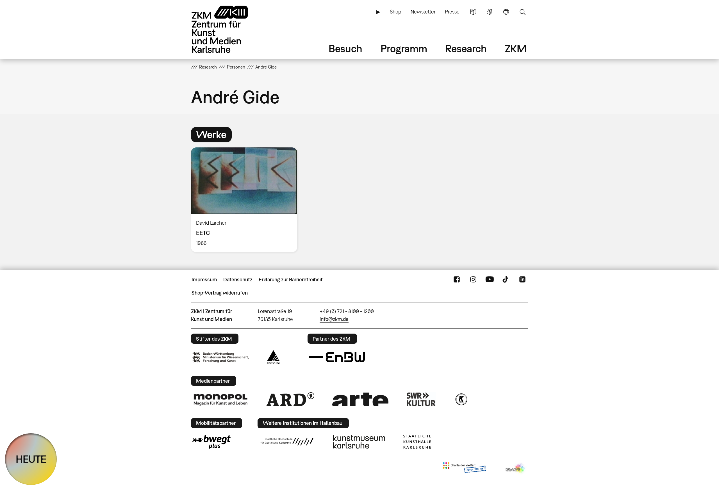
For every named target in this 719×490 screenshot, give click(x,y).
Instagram (473, 279)
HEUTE (31, 459)
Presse (452, 12)
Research (466, 48)
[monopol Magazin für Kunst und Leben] (220, 399)
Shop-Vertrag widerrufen (220, 293)
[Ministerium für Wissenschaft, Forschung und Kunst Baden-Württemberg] (220, 357)
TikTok (506, 279)
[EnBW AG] (337, 357)
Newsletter (423, 12)
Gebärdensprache (489, 12)
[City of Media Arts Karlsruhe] (515, 469)
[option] (246, 199)
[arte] (360, 399)
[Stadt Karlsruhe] (273, 357)
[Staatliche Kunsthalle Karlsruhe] (417, 442)
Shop (395, 12)
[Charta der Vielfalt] (464, 469)
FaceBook (456, 279)
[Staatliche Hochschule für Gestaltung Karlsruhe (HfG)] (287, 441)
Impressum (204, 279)
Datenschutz (237, 279)
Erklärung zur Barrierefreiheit (291, 279)
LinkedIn (522, 279)
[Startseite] (227, 29)
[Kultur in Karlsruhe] (461, 399)
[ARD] (290, 399)
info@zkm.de (334, 319)
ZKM (516, 48)
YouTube (489, 279)
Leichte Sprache (473, 12)
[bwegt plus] (211, 442)
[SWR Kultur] (421, 399)
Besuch (345, 48)
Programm (404, 48)
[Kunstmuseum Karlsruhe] (359, 442)
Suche (522, 12)
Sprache (506, 12)
